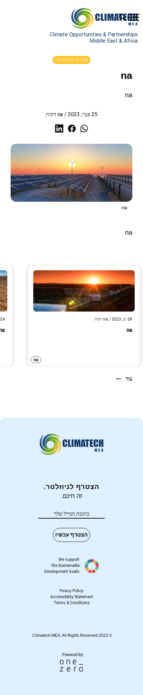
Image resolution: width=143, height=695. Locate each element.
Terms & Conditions (72, 602)
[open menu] (134, 17)
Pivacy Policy (71, 590)
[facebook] (72, 128)
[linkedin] (59, 128)
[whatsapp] (84, 128)
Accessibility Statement (71, 596)
